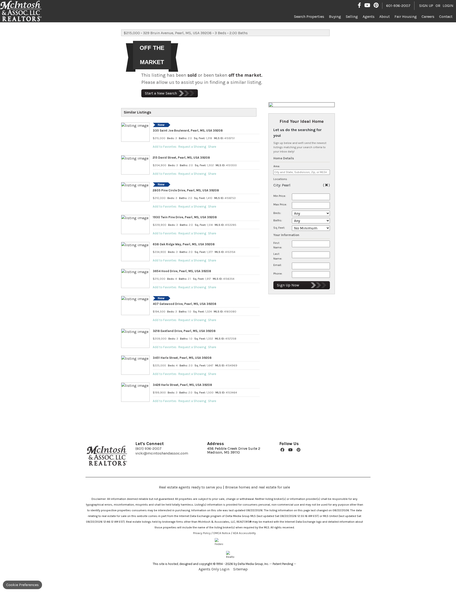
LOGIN (448, 5)
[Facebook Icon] (359, 5)
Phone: (277, 273)
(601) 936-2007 (148, 448)
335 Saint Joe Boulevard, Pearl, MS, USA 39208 (188, 130)
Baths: (277, 220)
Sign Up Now (288, 285)
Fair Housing (405, 16)
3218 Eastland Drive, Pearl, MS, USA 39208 (184, 331)
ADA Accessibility (244, 533)
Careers (428, 16)
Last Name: (277, 256)
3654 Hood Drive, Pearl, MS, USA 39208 (182, 271)
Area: (276, 166)
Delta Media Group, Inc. (253, 564)
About (384, 16)
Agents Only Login (214, 569)
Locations (280, 179)
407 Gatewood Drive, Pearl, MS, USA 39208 (184, 304)
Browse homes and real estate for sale (257, 487)
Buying (335, 16)
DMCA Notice (221, 533)
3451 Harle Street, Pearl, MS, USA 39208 (182, 358)
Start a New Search (161, 93)
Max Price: (280, 204)
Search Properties (309, 16)
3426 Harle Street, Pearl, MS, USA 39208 (182, 385)
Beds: (277, 213)
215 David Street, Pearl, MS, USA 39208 (181, 157)
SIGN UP (426, 5)
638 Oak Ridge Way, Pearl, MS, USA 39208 (184, 244)
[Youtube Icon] (367, 5)
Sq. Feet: (279, 227)
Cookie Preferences (22, 585)
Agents (369, 16)
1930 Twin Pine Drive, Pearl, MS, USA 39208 (185, 217)
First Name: (277, 245)
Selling (352, 16)
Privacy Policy (202, 533)
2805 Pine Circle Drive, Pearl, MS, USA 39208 (186, 190)
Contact (445, 16)
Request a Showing (192, 146)
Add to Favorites (164, 146)
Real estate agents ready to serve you (190, 487)
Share (212, 146)
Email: (277, 265)
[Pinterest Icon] (376, 5)
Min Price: (279, 196)
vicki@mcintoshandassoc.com (161, 453)
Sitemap (241, 569)
